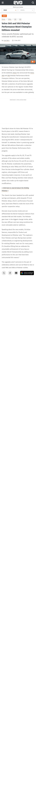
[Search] (33, 2)
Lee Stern (6, 40)
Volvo (15, 73)
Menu (3, 3)
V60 (9, 76)
